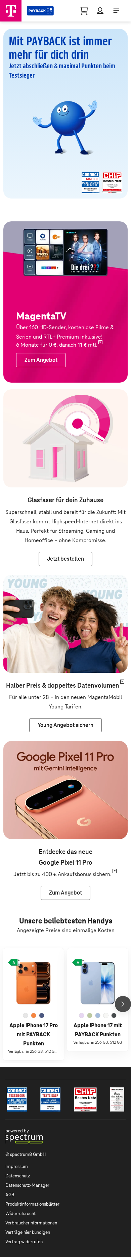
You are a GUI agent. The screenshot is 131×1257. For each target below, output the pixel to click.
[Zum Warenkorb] (84, 10)
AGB (9, 1195)
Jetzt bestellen (21, 393)
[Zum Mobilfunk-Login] (100, 10)
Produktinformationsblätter (32, 1204)
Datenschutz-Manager (27, 1185)
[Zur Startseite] (10, 10)
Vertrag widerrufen (24, 1242)
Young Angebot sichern (31, 579)
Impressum (16, 1166)
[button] (14, 962)
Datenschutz (17, 1176)
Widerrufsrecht (20, 1213)
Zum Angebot (19, 745)
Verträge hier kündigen (27, 1232)
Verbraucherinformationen (31, 1223)
